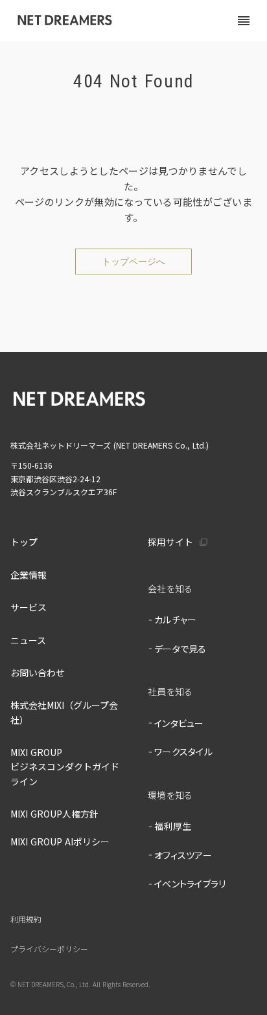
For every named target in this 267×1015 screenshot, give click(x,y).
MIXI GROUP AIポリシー (60, 841)
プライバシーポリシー (49, 949)
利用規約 (25, 919)
